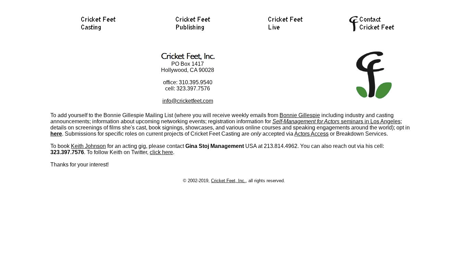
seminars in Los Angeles (336, 121)
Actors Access (311, 134)
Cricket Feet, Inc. (228, 180)
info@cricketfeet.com (187, 101)
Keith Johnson (88, 146)
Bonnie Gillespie (300, 115)
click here (161, 152)
